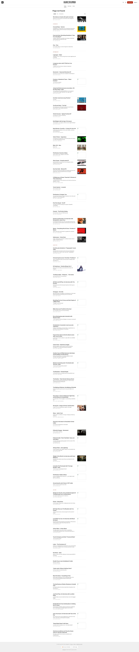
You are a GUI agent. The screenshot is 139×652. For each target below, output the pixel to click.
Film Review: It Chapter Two (60, 194)
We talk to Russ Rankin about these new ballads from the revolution (63, 460)
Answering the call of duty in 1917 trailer (63, 483)
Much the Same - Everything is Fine (61, 575)
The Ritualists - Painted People (60, 371)
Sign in (135, 2)
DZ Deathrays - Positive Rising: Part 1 (62, 266)
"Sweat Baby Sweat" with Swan (60, 623)
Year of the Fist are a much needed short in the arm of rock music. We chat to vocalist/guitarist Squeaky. (64, 617)
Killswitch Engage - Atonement (60, 430)
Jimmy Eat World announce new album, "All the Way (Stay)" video (63, 88)
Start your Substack (66, 646)
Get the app (75, 646)
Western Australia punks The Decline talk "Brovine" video (63, 363)
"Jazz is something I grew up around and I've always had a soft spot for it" (64, 260)
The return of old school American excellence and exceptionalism (62, 634)
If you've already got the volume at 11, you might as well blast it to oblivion (63, 477)
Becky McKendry (60, 132)
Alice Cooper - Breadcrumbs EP (61, 160)
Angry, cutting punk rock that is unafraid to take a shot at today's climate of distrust (63, 239)
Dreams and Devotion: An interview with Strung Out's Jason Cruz (63, 219)
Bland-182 (55, 146)
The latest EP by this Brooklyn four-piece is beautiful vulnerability (62, 205)
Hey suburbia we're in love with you (59, 276)
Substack (64, 649)
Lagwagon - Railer (57, 55)
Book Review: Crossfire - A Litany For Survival (64, 128)
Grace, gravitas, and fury (57, 431)
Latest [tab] (55, 13)
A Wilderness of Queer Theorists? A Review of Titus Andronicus (64, 178)
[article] (69, 19)
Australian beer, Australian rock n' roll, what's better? (63, 625)
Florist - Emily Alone (58, 501)
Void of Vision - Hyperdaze (59, 137)
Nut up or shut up (56, 562)
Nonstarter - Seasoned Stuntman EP (62, 72)
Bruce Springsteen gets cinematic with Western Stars (62, 317)
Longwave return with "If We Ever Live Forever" (62, 64)
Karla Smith (59, 214)
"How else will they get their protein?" (60, 365)
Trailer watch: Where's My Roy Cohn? (62, 568)
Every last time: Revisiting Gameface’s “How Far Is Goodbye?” (64, 36)
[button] (65, 6)
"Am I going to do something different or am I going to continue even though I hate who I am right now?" (63, 91)
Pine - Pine (55, 45)
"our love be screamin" (57, 82)
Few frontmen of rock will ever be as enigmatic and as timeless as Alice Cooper (63, 163)
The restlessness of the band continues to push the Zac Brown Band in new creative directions (63, 107)
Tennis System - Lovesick (59, 187)
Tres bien (54, 99)
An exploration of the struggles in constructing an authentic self (64, 399)
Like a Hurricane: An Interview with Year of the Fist (64, 614)
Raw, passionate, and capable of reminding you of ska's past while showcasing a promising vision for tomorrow (64, 294)
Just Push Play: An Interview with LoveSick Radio (63, 594)
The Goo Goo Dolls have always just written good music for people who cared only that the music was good (64, 171)
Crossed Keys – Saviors (59, 27)
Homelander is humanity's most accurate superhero (63, 325)
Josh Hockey (60, 140)
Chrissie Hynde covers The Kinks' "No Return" (64, 257)
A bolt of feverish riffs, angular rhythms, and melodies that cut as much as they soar (64, 450)
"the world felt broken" (57, 538)
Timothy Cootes (60, 182)
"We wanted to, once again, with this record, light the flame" (64, 122)
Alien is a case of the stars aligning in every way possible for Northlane (64, 555)
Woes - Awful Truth (58, 413)
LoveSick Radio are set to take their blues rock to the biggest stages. (64, 597)
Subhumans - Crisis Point (59, 237)
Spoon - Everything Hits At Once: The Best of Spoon (64, 229)
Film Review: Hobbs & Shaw (60, 474)
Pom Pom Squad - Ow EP (59, 203)
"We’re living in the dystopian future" (60, 468)
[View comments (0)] (61, 21)
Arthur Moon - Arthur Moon (60, 528)
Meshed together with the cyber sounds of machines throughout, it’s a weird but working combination (63, 347)
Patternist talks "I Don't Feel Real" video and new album (63, 438)
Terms (74, 644)
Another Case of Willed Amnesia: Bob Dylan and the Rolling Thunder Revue (64, 353)
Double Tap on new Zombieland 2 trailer (63, 561)
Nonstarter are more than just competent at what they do (63, 73)
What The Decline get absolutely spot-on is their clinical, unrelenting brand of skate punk (63, 381)
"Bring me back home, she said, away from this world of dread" (63, 512)
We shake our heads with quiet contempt (63, 17)
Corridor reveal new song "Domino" (62, 98)
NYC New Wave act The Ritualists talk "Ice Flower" (63, 509)
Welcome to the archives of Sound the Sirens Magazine (63, 18)
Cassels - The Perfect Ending (60, 211)
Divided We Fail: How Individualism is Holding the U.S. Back (64, 604)
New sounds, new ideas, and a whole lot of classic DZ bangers (63, 268)
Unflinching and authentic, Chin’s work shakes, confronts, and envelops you (63, 130)
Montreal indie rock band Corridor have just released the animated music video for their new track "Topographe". (63, 251)
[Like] (53, 21)
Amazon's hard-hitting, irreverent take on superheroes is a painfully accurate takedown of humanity (64, 328)
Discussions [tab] (61, 13)
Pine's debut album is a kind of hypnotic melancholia (63, 46)
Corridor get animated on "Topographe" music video (64, 248)
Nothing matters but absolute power (60, 569)
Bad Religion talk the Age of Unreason (62, 121)
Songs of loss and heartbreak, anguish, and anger (62, 407)
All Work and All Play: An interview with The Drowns (64, 282)
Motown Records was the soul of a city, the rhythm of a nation (63, 389)
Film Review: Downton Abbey (60, 153)
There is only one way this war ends (59, 484)
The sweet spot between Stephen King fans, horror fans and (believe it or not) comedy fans (64, 196)
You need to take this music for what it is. (60, 495)
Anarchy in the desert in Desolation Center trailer (63, 422)
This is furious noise (56, 188)
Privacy (71, 644)
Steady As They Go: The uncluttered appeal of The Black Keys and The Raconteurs (64, 493)
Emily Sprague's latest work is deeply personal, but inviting (64, 503)
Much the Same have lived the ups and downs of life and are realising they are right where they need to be (64, 522)
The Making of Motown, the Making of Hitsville (64, 387)
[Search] (123, 2)
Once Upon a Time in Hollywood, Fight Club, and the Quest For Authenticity (64, 396)
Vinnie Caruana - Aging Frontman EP (62, 114)
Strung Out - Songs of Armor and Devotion (63, 405)
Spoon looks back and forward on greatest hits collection (63, 231)
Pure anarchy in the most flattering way (60, 212)
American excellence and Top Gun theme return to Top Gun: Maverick (63, 631)
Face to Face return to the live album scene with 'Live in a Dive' (63, 335)
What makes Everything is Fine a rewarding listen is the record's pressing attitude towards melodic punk (63, 578)
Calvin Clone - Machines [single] (61, 344)
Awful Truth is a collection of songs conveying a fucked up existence (64, 415)
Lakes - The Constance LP (59, 544)
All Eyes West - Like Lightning (60, 447)
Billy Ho (59, 19)
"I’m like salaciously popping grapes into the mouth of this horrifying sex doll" (64, 441)
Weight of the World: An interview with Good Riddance (64, 457)
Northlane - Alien (57, 552)
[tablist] (58, 14)
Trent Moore (59, 198)
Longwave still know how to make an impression (62, 66)
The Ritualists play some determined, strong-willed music (63, 373)
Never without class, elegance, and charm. (61, 154)
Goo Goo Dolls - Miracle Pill (59, 169)
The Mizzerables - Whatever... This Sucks (63, 274)
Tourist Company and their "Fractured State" (64, 537)
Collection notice (79, 644)
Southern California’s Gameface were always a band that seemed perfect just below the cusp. (63, 39)
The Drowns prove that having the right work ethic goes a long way (64, 285)
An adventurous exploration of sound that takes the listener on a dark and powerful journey (64, 139)
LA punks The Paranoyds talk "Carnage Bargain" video (62, 466)
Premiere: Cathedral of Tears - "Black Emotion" (62, 80)
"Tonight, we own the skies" (58, 303)
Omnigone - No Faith (58, 291)
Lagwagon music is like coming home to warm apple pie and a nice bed (64, 57)
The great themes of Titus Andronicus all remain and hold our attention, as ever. (64, 181)
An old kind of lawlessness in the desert (60, 424)
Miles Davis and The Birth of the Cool (62, 309)
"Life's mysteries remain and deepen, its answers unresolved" (64, 319)
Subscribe (130, 2)
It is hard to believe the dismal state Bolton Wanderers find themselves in (64, 588)
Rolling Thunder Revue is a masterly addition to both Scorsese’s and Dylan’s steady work (63, 356)
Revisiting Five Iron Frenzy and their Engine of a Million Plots (64, 301)
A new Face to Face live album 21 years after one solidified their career (64, 338)
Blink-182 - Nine (57, 145)
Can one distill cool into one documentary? (61, 310)
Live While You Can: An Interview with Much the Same (64, 519)
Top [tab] (57, 13)
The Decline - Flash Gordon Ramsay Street (63, 379)
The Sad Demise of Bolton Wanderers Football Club (64, 585)
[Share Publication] (126, 2)
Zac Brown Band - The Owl (59, 105)
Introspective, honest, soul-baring (59, 115)
